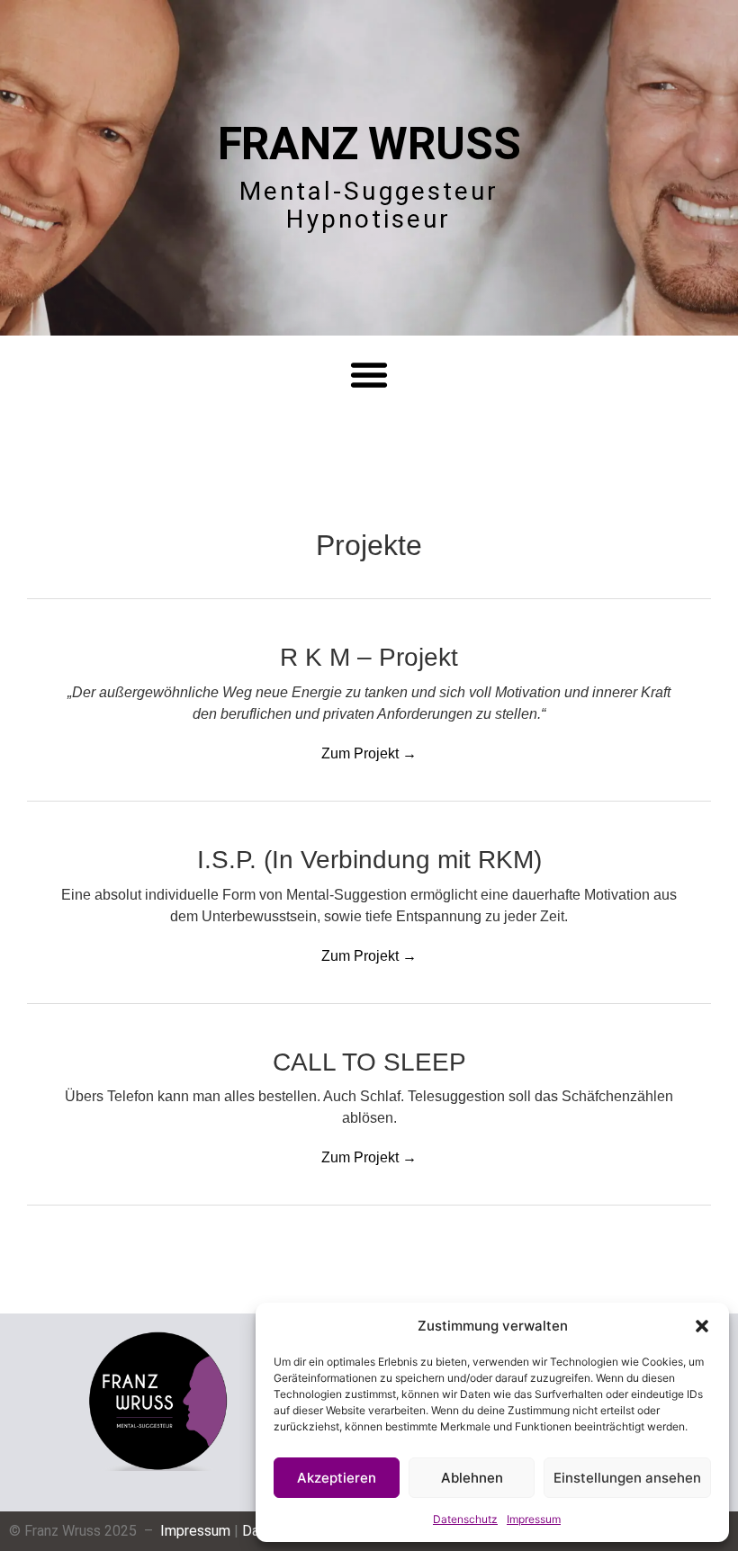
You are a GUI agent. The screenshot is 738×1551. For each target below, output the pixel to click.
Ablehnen (472, 1477)
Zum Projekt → (369, 753)
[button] (702, 1326)
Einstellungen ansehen (627, 1477)
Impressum (534, 1519)
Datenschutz (465, 1519)
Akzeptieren (336, 1477)
